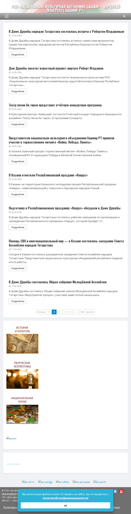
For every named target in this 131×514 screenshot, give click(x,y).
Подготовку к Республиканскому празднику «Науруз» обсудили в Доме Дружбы (64, 208)
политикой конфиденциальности (65, 498)
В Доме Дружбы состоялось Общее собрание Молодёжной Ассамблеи (58, 281)
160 (82, 311)
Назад (41, 311)
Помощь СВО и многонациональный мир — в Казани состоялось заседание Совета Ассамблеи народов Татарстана (66, 243)
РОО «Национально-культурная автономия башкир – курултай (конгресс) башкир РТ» (66, 8)
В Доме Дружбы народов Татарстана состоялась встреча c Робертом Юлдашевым (66, 31)
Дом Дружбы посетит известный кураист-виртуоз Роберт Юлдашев (56, 68)
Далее (90, 311)
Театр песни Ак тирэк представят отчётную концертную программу (55, 105)
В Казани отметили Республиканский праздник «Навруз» (48, 175)
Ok (65, 505)
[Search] (124, 16)
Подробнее (17, 54)
